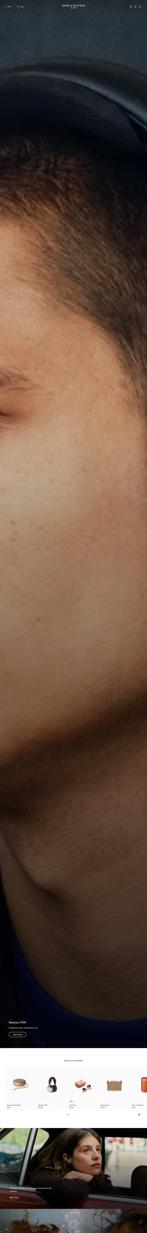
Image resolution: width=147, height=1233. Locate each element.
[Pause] (139, 1114)
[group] (73, 1088)
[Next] (137, 1088)
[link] (131, 6)
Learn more (17, 1034)
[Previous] (9, 1088)
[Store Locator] (135, 6)
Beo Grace (14, 1197)
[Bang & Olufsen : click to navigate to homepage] (73, 7)
